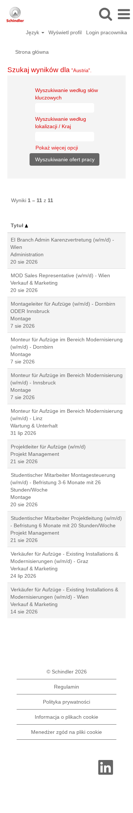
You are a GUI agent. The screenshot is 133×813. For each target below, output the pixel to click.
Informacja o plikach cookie (66, 717)
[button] (124, 14)
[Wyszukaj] (105, 14)
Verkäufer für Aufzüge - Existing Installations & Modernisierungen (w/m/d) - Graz (64, 557)
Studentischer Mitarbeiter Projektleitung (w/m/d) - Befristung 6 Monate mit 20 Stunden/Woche (66, 521)
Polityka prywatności (66, 702)
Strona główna (32, 52)
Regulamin (66, 687)
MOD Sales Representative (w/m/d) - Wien (60, 275)
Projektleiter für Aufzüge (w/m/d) (48, 447)
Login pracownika (106, 32)
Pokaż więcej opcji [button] (56, 148)
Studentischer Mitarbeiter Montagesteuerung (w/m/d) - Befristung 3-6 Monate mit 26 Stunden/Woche (62, 482)
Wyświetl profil (65, 32)
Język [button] (33, 32)
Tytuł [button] (18, 225)
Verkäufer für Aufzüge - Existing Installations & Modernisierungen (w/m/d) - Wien (64, 593)
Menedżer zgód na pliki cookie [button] (66, 732)
